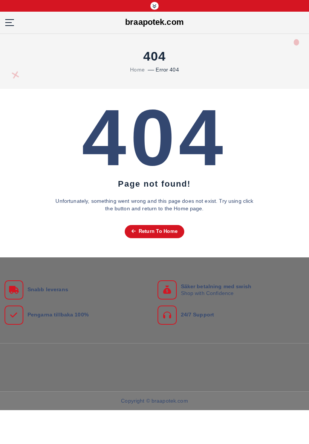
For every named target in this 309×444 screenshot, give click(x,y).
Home (137, 70)
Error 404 (167, 70)
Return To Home (157, 231)
